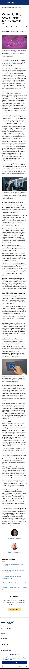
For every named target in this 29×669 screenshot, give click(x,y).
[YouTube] (7, 629)
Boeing (4, 97)
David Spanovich (14, 31)
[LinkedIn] (9, 629)
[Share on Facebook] (21, 27)
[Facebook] (4, 629)
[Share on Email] (6, 27)
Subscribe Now (14, 609)
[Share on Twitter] (16, 27)
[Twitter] (1, 629)
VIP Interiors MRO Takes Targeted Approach (13, 583)
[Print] (26, 27)
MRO (9, 7)
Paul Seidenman (5, 31)
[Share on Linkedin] (11, 27)
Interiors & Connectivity (17, 7)
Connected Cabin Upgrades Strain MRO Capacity (14, 587)
